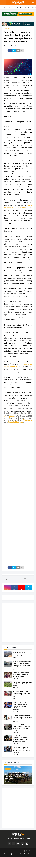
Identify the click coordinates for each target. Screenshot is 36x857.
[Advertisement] (18, 493)
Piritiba (26, 7)
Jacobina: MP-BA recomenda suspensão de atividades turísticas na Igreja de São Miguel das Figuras (17, 775)
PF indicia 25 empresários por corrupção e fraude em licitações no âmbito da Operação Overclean (22, 738)
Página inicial (7, 28)
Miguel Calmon (17, 7)
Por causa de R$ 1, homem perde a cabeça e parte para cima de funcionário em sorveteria (21, 727)
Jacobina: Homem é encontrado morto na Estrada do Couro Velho (22, 654)
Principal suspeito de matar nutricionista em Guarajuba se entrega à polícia (22, 717)
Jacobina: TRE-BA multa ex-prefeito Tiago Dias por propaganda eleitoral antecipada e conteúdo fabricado (21, 706)
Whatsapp (27, 420)
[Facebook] (10, 50)
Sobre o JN (22, 854)
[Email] (18, 50)
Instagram (9, 416)
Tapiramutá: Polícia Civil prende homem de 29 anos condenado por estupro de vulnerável (21, 749)
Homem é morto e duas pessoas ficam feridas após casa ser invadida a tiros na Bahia (21, 694)
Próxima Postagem (28, 579)
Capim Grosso (6, 7)
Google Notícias (15, 422)
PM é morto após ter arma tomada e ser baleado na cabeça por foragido (21, 674)
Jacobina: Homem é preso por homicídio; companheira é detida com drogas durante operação (22, 664)
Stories (30, 854)
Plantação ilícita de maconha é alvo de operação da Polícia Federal (22, 683)
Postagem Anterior (8, 579)
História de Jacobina (10, 854)
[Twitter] (14, 50)
